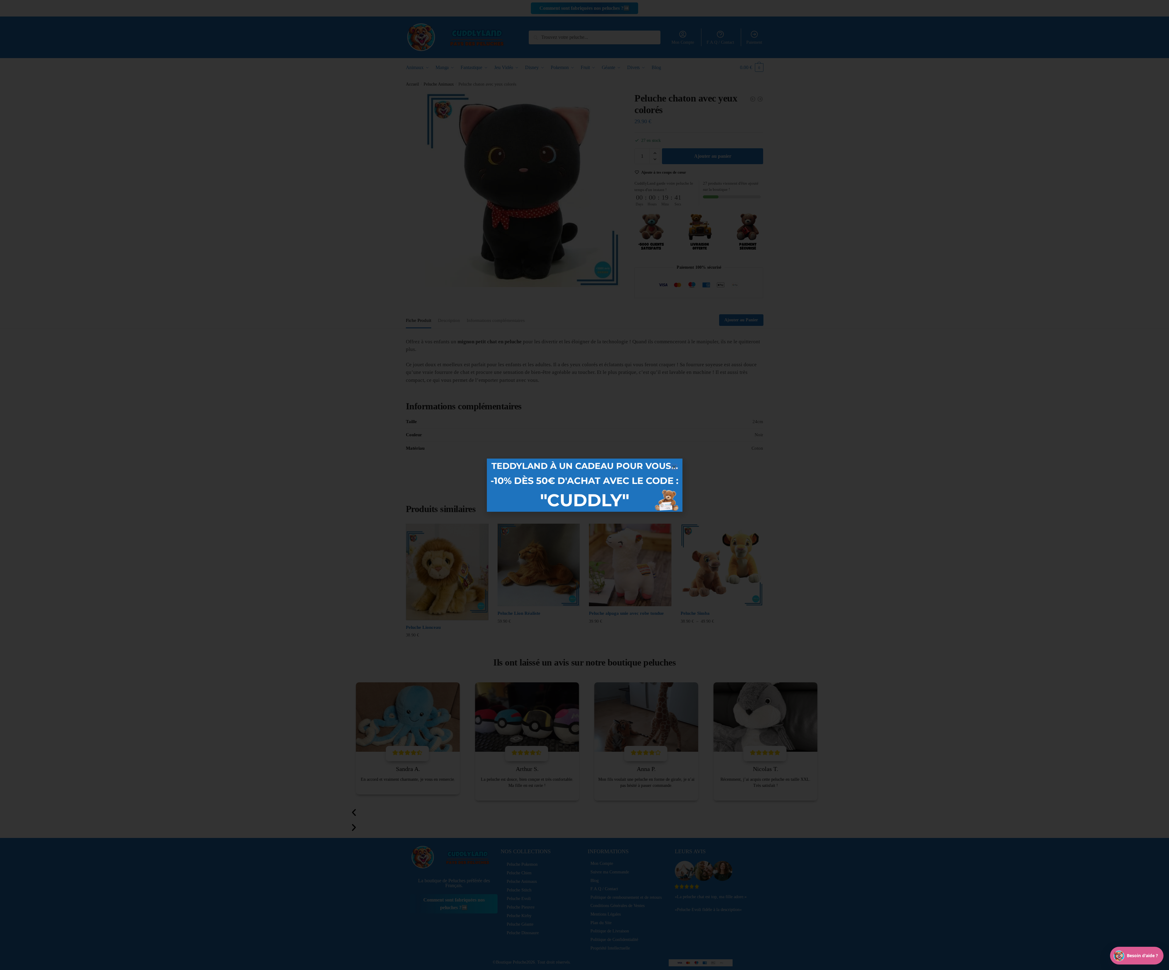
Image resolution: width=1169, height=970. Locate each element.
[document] (584, 485)
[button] (674, 467)
